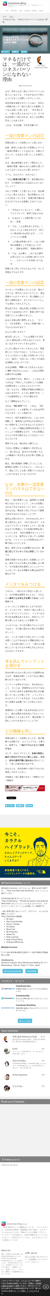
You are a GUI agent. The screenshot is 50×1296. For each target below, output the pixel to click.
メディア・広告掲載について (36, 1258)
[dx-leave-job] (25, 852)
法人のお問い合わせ (34, 1256)
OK (46, 1287)
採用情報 (32, 971)
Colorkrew (27, 11)
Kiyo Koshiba (19, 1060)
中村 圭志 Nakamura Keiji (41, 66)
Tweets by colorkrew (9, 1165)
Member (34, 11)
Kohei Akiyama (20, 1074)
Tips (7, 11)
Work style (14, 11)
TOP (4, 16)
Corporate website (13, 971)
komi (15, 1048)
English (41, 11)
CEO (20, 11)
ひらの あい (18, 1086)
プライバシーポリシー (36, 1260)
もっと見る (26, 1021)
